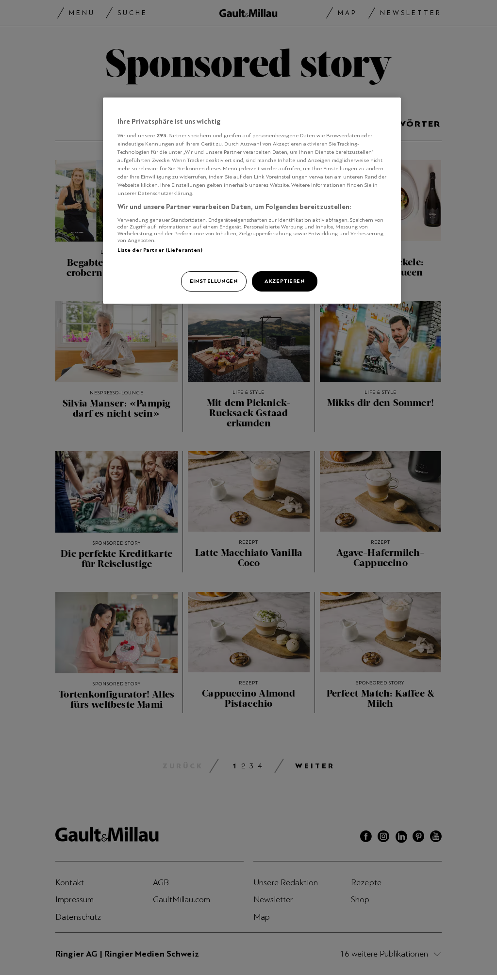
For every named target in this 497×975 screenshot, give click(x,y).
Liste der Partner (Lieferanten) (160, 249)
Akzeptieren (284, 280)
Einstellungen (213, 280)
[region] (252, 201)
